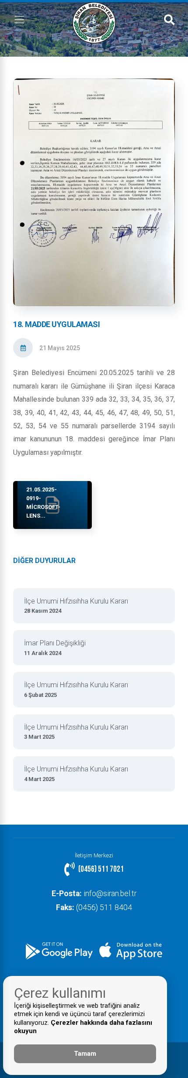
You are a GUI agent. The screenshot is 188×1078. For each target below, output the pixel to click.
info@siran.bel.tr (94, 893)
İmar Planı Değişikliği (55, 647)
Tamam (85, 1054)
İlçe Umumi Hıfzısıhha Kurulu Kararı (76, 605)
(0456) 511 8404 (94, 907)
